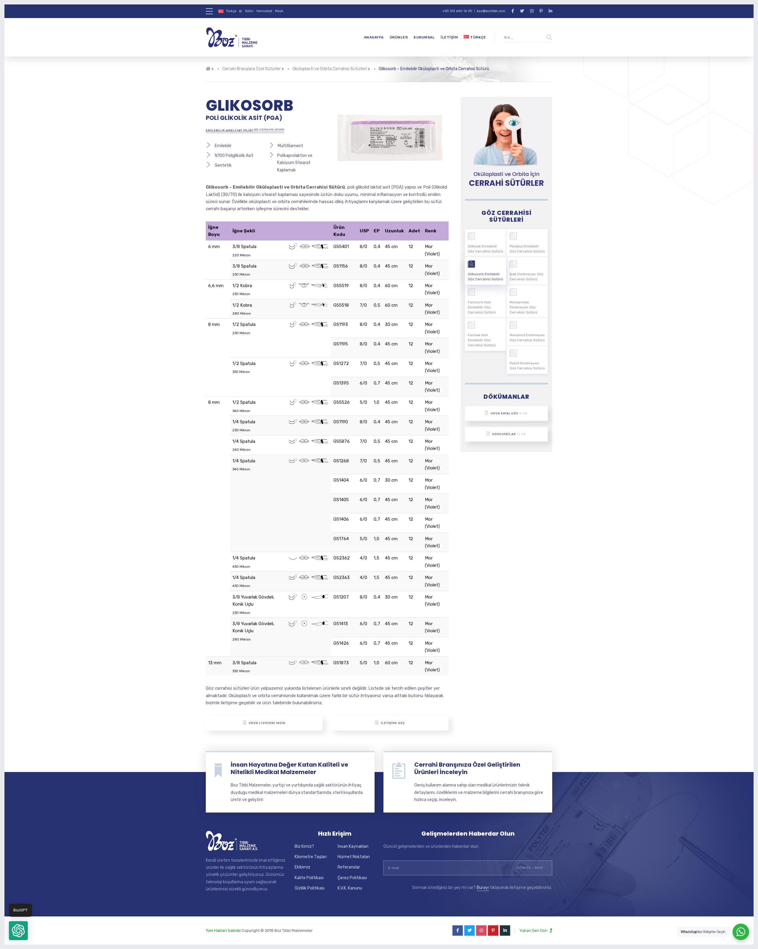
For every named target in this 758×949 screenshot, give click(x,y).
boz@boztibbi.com (491, 11)
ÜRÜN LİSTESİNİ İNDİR (267, 723)
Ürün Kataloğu (509, 413)
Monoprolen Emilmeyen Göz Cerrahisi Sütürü (523, 307)
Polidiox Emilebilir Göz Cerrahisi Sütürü (527, 248)
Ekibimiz (302, 867)
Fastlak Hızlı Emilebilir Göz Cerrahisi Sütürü (482, 340)
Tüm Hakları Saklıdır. (224, 930)
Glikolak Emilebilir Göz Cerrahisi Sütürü (485, 248)
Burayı (483, 887)
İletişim (449, 37)
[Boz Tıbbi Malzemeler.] (208, 73)
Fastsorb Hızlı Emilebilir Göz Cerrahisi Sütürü (482, 307)
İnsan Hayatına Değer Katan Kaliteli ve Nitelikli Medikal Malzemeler (289, 768)
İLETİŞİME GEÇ (393, 723)
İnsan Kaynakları (353, 846)
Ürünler (399, 37)
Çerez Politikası (352, 877)
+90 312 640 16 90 (457, 11)
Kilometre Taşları (311, 856)
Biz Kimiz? (304, 846)
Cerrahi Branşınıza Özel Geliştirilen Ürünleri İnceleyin (467, 768)
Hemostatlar (509, 434)
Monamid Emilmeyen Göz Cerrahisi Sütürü (527, 337)
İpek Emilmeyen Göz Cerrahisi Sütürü (526, 276)
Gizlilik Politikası (310, 888)
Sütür (249, 11)
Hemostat (264, 11)
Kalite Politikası (309, 877)
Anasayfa (374, 37)
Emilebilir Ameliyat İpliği (245, 130)
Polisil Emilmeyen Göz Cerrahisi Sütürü (527, 365)
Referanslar (349, 867)
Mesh (279, 11)
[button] (18, 930)
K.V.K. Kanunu (350, 888)
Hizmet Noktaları (354, 856)
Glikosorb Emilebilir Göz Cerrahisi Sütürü (485, 276)
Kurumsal (424, 37)
